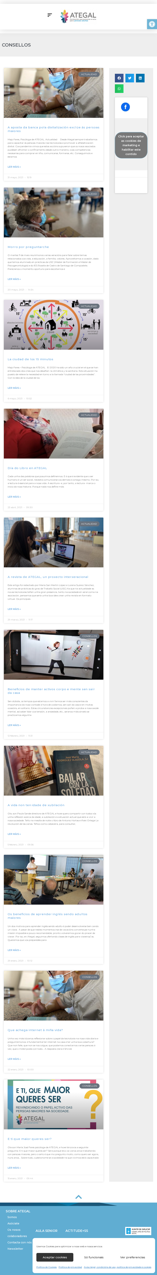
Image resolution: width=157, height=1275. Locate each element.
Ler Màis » (14, 166)
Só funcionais (94, 1257)
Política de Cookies (46, 1267)
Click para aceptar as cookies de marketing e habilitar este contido (131, 145)
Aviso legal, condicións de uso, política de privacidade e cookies (117, 1267)
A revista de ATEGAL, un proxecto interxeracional (48, 577)
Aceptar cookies (55, 1257)
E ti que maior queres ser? (30, 1139)
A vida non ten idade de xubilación (36, 805)
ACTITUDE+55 (76, 1231)
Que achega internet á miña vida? (35, 1030)
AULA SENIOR (46, 1231)
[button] (152, 24)
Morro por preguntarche (28, 247)
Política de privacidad (70, 1267)
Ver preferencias (132, 1257)
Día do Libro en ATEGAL (27, 468)
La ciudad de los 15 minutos (30, 359)
